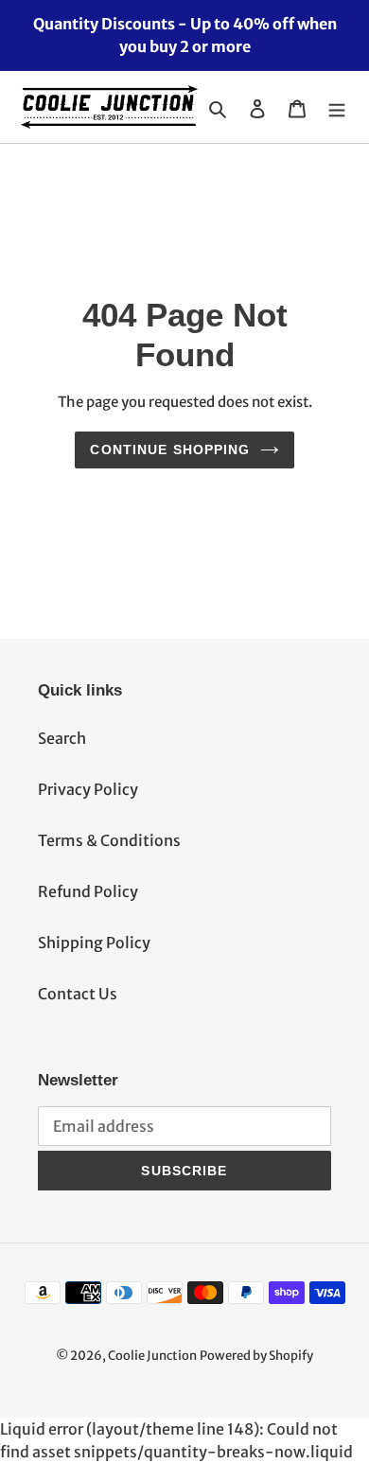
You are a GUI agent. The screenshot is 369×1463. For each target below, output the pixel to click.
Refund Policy (88, 891)
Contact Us (77, 993)
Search (62, 738)
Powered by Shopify (256, 1356)
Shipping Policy (94, 942)
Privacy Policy (88, 789)
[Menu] (337, 107)
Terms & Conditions (109, 840)
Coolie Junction (152, 1356)
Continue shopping (170, 449)
